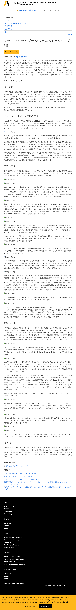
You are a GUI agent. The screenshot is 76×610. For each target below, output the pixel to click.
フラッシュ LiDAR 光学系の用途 (15, 23)
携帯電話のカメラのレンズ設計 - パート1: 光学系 (19, 476)
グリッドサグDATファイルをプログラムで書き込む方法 (21, 479)
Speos (6, 528)
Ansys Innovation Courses (13, 537)
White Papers (9, 547)
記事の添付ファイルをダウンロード (17, 466)
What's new (8, 511)
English (18, 57)
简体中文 (24, 57)
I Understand (45, 606)
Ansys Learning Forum (12, 557)
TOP (69, 35)
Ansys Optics (23, 10)
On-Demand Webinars (12, 545)
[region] (38, 602)
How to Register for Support (14, 564)
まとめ (7, 32)
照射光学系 (8, 26)
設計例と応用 (33, 10)
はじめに (8, 20)
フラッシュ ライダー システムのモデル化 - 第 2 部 (20, 473)
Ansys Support (9, 562)
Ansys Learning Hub (11, 540)
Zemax (6, 526)
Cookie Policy (64, 602)
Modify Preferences (31, 606)
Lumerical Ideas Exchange (14, 559)
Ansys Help (8, 514)
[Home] (12, 5)
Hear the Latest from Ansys (14, 584)
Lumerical (7, 523)
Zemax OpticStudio (11, 52)
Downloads (8, 509)
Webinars (7, 542)
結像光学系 (8, 29)
